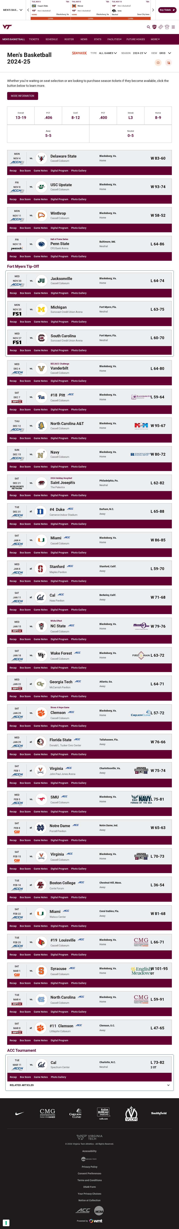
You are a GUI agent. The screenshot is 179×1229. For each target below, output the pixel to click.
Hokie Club (154, 27)
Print (158, 62)
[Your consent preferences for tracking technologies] (6, 1223)
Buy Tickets (165, 10)
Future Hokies (136, 39)
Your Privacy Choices (89, 1193)
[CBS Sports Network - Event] (17, 487)
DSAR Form (89, 1187)
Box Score (25, 170)
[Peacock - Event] (17, 248)
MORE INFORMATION (22, 95)
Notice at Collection (89, 1200)
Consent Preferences (89, 1173)
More (154, 39)
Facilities (114, 39)
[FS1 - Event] (17, 314)
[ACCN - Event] (17, 373)
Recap (13, 170)
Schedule (52, 39)
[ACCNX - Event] (16, 163)
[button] (28, 10)
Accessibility (89, 1151)
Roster (69, 39)
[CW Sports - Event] (17, 832)
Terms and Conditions (89, 1180)
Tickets (161, 27)
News (84, 39)
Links (50, 18)
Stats (97, 39)
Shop (167, 27)
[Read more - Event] (17, 544)
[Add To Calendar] (168, 62)
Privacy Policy (89, 1166)
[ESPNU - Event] (16, 401)
